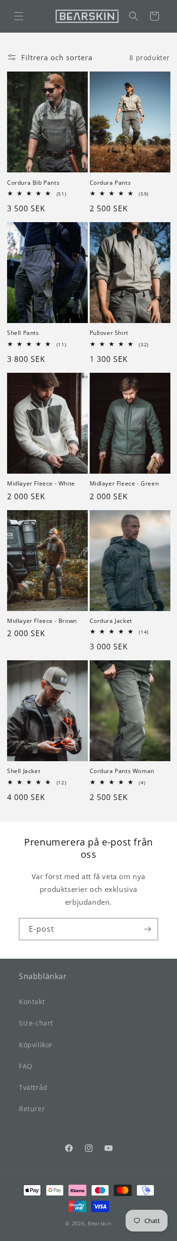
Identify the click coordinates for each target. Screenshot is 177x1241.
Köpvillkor (36, 1044)
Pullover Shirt (109, 333)
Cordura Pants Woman (122, 771)
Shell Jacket (23, 771)
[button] (18, 16)
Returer (32, 1108)
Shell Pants (23, 333)
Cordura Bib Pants (33, 183)
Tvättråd (33, 1087)
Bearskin (100, 1223)
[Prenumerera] (147, 929)
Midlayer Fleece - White (41, 483)
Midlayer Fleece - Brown (42, 621)
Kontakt (32, 1001)
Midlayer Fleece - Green (124, 483)
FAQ (26, 1065)
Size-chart (36, 1022)
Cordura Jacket (111, 621)
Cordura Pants (110, 183)
